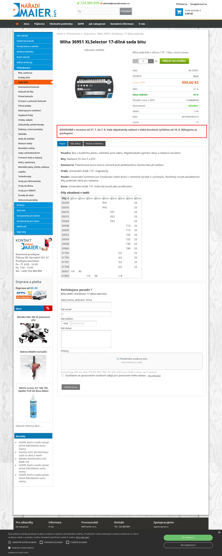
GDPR (81, 23)
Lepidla (22, 171)
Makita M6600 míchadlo (33, 351)
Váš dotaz (75, 143)
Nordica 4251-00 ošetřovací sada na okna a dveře (33, 454)
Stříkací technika (25, 51)
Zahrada (21, 210)
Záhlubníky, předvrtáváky (31, 124)
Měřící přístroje (24, 62)
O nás (142, 23)
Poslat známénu (94, 143)
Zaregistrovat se (198, 4)
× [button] (219, 532)
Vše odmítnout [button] (188, 545)
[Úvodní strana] (17, 24)
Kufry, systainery (26, 162)
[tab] (62, 143)
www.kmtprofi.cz (161, 526)
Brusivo (21, 205)
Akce (26, 23)
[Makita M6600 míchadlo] (33, 368)
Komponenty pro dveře (28, 215)
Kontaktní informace (122, 23)
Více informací (154, 375)
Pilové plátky (24, 105)
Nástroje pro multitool (29, 110)
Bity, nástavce (25, 72)
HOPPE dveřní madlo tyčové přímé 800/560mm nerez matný (34, 445)
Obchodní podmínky (61, 23)
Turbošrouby (24, 176)
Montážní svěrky (26, 148)
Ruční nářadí (23, 57)
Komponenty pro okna (28, 221)
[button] (75, 547)
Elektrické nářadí (25, 40)
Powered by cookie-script (18, 553)
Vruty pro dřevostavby (29, 181)
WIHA (196, 76)
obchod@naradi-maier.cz (116, 3)
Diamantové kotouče (28, 86)
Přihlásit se (181, 4)
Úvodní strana (17, 24)
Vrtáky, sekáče (25, 119)
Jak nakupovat (97, 23)
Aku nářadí (22, 35)
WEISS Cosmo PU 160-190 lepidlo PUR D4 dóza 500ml (33, 389)
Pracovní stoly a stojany (30, 157)
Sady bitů (23, 82)
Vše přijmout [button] (188, 537)
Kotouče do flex (25, 91)
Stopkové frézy (25, 115)
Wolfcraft (21, 226)
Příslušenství (23, 67)
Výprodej (21, 231)
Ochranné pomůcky (28, 199)
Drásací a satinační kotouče (32, 101)
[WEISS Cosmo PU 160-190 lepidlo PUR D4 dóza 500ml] (33, 407)
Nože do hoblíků (26, 138)
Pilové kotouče (25, 96)
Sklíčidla (22, 134)
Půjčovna (39, 23)
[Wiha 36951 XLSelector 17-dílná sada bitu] (94, 87)
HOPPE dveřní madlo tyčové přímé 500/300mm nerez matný (34, 468)
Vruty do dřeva (25, 185)
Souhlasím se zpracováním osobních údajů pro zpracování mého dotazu (105, 375)
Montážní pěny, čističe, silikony (33, 167)
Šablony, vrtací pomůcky (30, 129)
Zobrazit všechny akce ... (29, 425)
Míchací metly (25, 143)
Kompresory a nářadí (27, 46)
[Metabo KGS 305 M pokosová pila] (33, 334)
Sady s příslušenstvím (29, 152)
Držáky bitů (24, 77)
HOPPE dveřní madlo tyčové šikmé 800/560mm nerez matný (34, 478)
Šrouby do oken (26, 195)
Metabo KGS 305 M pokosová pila (33, 318)
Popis (62, 143)
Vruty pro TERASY (27, 190)
